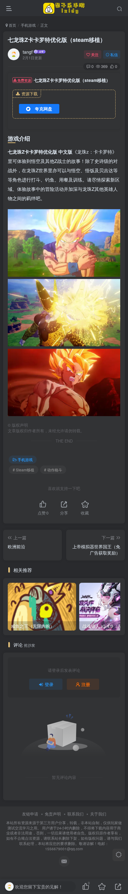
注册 (85, 684)
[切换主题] (118, 855)
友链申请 (30, 814)
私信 (114, 54)
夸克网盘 (43, 109)
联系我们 (75, 814)
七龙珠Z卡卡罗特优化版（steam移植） (57, 40)
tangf (28, 52)
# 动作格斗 (53, 469)
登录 (49, 684)
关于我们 (98, 814)
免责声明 (53, 814)
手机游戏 (28, 25)
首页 (12, 25)
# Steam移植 (23, 469)
